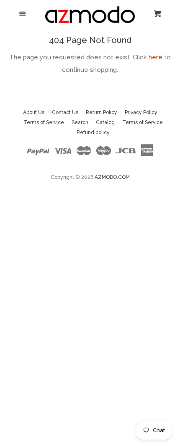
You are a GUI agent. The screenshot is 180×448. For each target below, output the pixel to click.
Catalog (105, 122)
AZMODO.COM (112, 177)
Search (80, 122)
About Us (33, 112)
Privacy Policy (141, 112)
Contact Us (65, 112)
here (155, 57)
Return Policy (101, 112)
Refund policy (93, 132)
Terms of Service (43, 122)
